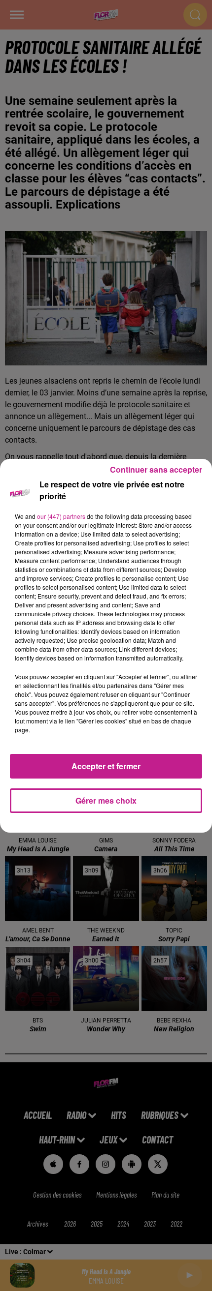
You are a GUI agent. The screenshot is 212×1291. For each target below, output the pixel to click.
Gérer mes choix (106, 800)
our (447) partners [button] (61, 516)
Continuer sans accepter (156, 469)
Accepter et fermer (106, 766)
